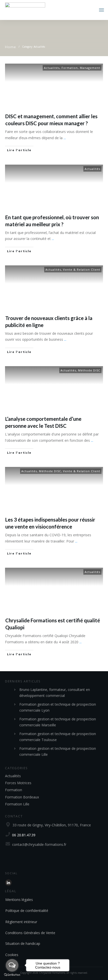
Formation (70, 68)
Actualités (52, 68)
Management (90, 68)
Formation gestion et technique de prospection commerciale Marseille (57, 722)
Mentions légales (19, 899)
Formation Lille (17, 804)
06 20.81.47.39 (23, 835)
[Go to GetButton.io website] (12, 975)
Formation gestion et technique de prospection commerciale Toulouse (57, 736)
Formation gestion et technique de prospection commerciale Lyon (57, 707)
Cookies (11, 954)
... (65, 137)
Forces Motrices (18, 782)
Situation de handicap (22, 943)
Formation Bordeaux (22, 797)
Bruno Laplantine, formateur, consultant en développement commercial (54, 692)
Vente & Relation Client (81, 269)
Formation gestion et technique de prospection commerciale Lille (57, 751)
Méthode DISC (89, 370)
